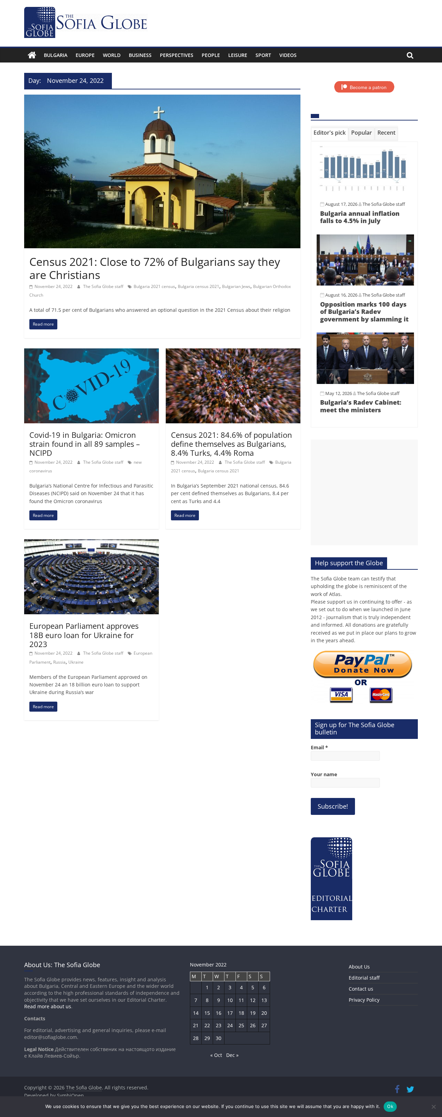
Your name (324, 774)
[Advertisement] (364, 492)
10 (230, 1000)
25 (241, 1025)
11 (241, 1000)
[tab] (329, 134)
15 (207, 1013)
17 (230, 1013)
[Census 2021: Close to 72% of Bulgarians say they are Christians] (162, 99)
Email (319, 747)
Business (140, 55)
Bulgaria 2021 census (154, 286)
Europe (85, 55)
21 (196, 1025)
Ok (390, 1106)
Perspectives (176, 55)
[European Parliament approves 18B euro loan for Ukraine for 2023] (91, 543)
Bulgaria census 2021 (198, 286)
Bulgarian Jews (236, 286)
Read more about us (47, 1006)
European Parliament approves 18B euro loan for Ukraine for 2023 (83, 634)
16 (218, 1013)
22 (207, 1025)
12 (253, 1000)
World (112, 55)
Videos (288, 55)
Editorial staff (364, 977)
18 (241, 1013)
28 (196, 1038)
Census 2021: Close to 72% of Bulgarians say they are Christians (154, 268)
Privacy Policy (364, 999)
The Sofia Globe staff (103, 286)
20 (264, 1013)
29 (207, 1038)
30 (218, 1038)
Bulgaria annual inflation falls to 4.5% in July (360, 217)
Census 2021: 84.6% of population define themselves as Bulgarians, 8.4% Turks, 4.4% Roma (231, 444)
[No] (433, 1106)
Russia (59, 662)
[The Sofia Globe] (32, 55)
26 (253, 1025)
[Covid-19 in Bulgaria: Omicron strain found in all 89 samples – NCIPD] (91, 352)
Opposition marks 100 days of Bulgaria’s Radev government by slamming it (364, 311)
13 (264, 1000)
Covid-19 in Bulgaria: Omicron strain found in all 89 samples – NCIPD (84, 444)
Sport (263, 55)
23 (218, 1025)
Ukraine (76, 662)
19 (253, 1013)
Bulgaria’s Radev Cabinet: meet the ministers (360, 406)
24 (230, 1025)
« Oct (216, 1055)
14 (196, 1013)
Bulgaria (55, 55)
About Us (359, 966)
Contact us (361, 988)
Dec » (232, 1055)
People (211, 55)
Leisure (237, 55)
